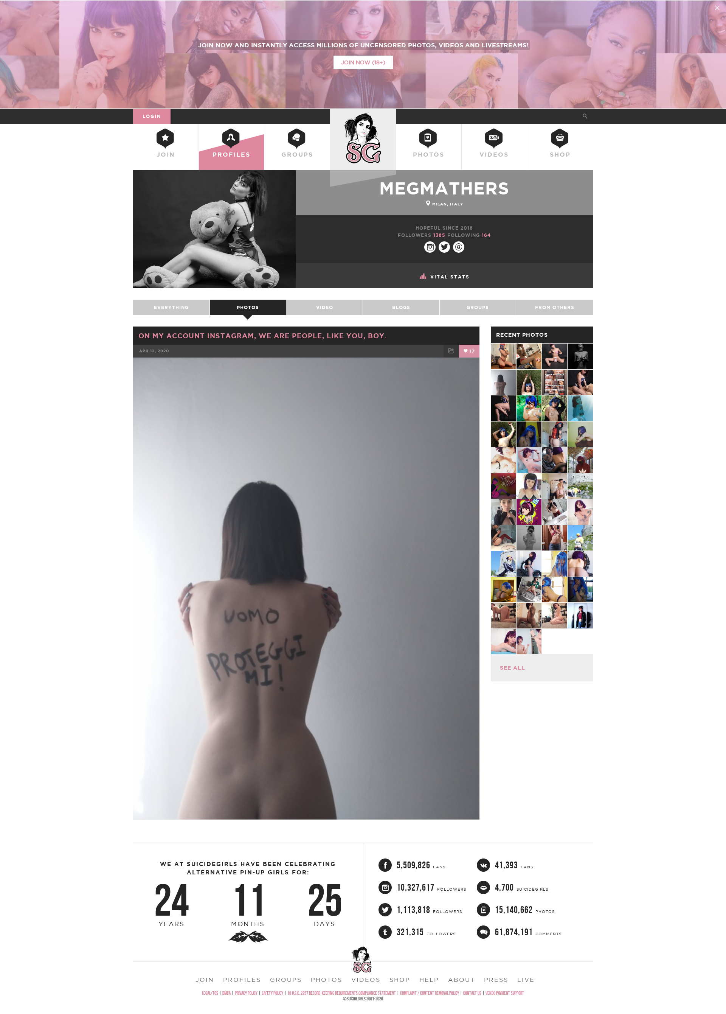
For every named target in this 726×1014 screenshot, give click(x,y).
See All (512, 668)
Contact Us (472, 993)
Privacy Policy (246, 993)
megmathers (444, 188)
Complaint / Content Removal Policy (429, 993)
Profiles (231, 154)
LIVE (526, 979)
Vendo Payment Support (505, 993)
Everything (171, 307)
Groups (297, 154)
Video (324, 307)
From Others (554, 307)
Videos (494, 154)
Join (166, 154)
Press (496, 979)
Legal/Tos (210, 993)
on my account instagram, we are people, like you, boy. (262, 335)
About (461, 979)
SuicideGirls (363, 116)
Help (429, 979)
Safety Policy (272, 993)
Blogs (401, 307)
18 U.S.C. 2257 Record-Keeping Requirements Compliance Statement (341, 993)
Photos (428, 154)
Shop (560, 154)
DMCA (226, 993)
